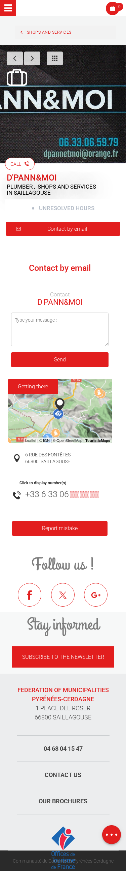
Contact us (63, 774)
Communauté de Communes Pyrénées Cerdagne (63, 861)
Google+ (101, 600)
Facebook (34, 600)
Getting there (33, 386)
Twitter (68, 600)
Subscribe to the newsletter (63, 657)
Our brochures (63, 801)
